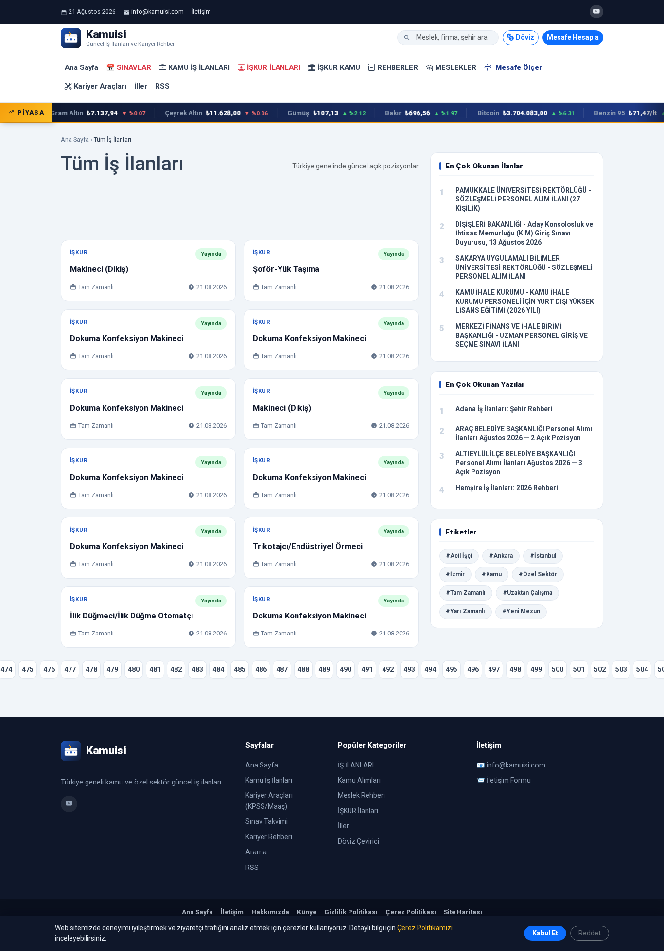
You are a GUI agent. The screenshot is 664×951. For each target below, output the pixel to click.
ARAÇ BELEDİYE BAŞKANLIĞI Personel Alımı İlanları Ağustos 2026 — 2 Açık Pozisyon (523, 433)
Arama (256, 852)
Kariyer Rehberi (268, 837)
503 (621, 669)
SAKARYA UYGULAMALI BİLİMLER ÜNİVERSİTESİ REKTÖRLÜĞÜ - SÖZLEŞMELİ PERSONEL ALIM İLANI (524, 267)
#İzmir (455, 574)
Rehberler (397, 67)
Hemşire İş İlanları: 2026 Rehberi (506, 488)
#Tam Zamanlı (466, 592)
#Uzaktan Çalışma (527, 592)
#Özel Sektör (538, 574)
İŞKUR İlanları (273, 67)
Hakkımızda (270, 912)
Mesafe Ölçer (517, 67)
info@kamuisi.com (157, 11)
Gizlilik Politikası (351, 912)
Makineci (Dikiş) (99, 269)
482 (176, 669)
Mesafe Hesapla (573, 37)
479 (112, 669)
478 (91, 669)
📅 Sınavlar (128, 67)
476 (49, 669)
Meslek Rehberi (361, 795)
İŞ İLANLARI (356, 765)
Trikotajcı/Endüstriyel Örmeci (308, 546)
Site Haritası (463, 912)
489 (324, 669)
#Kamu (492, 574)
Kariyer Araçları (100, 86)
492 (388, 669)
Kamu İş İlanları (199, 67)
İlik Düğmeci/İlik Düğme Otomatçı (131, 615)
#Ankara (501, 555)
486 (261, 669)
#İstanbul (543, 555)
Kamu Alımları (359, 780)
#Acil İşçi (459, 555)
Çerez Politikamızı (425, 928)
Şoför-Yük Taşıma (286, 269)
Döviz (525, 37)
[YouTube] (596, 11)
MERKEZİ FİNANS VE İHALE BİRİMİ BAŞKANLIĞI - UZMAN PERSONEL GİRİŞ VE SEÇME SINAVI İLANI (521, 335)
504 (642, 669)
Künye (306, 912)
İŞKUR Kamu (338, 67)
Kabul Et (545, 933)
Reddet (589, 933)
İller (140, 86)
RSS (162, 86)
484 (218, 669)
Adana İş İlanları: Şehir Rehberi (504, 409)
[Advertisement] (240, 210)
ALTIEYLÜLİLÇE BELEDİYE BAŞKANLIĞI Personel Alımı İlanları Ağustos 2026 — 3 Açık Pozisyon (518, 463)
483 (197, 669)
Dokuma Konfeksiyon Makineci (126, 338)
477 (70, 669)
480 (134, 669)
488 (303, 669)
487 (282, 669)
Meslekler (455, 67)
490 (345, 669)
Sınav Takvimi (266, 821)
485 (239, 669)
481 (155, 669)
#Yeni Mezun (521, 611)
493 (409, 669)
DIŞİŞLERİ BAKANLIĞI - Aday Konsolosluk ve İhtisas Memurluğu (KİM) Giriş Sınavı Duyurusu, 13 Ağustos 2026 (524, 233)
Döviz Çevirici (358, 841)
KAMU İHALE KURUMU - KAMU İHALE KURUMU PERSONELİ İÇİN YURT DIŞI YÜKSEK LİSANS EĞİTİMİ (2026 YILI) (524, 301)
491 (367, 669)
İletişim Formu (509, 780)
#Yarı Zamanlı (465, 611)
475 (28, 669)
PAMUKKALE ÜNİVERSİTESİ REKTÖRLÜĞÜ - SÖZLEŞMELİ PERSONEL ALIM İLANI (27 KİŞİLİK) (523, 199)
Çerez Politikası (410, 912)
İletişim (201, 11)
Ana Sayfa (81, 67)
